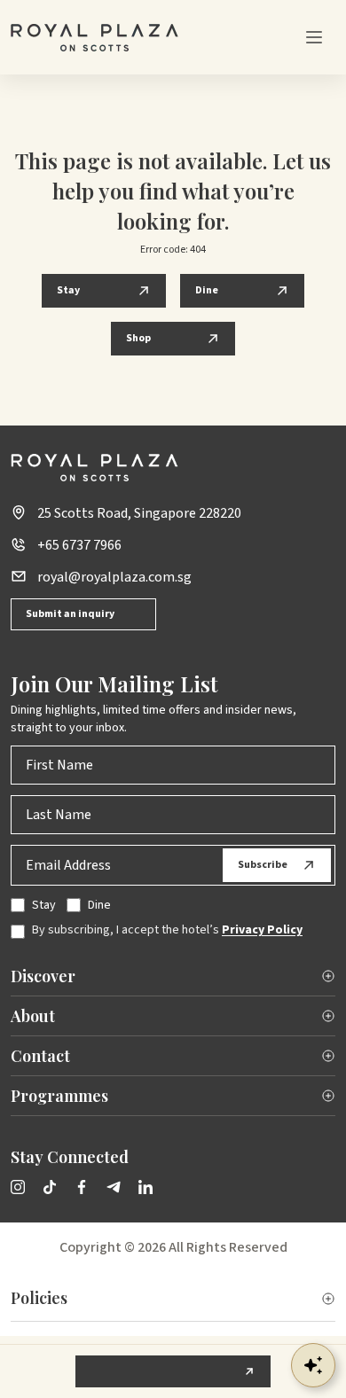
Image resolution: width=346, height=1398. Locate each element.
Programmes (59, 1095)
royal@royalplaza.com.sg (114, 577)
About (33, 1016)
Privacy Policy (262, 930)
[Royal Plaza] (94, 37)
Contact (40, 1055)
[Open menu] (314, 37)
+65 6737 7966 (79, 545)
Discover (43, 976)
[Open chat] (313, 1365)
